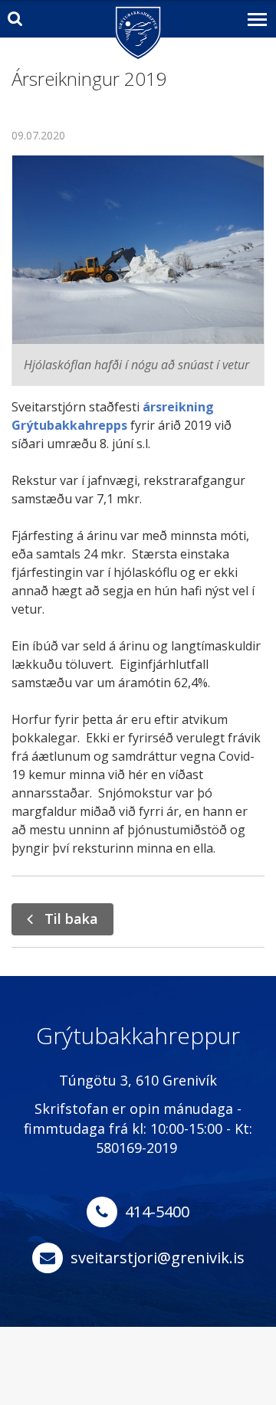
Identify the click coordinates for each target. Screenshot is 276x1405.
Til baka (71, 918)
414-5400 (157, 1211)
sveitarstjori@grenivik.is (158, 1257)
